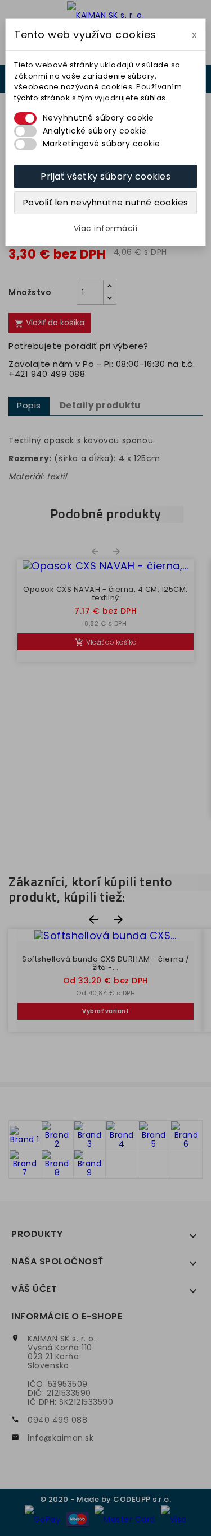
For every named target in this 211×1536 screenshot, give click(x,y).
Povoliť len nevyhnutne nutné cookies (105, 202)
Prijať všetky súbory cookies (105, 176)
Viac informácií (106, 228)
